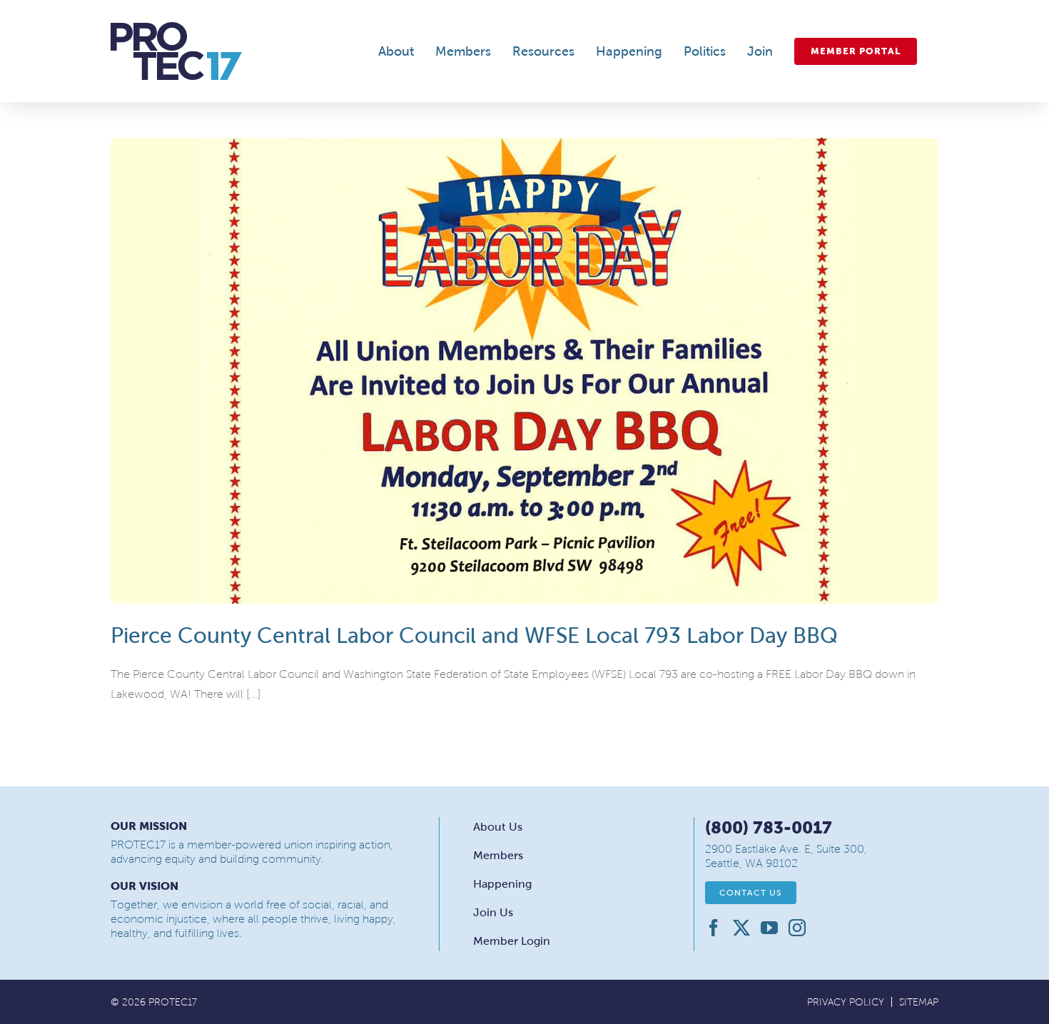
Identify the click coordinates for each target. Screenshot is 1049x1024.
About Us (497, 827)
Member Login (511, 941)
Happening (502, 884)
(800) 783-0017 (768, 827)
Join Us (493, 912)
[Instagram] (797, 927)
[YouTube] (769, 927)
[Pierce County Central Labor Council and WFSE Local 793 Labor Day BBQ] (524, 371)
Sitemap (918, 1002)
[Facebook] (713, 927)
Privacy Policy (845, 1002)
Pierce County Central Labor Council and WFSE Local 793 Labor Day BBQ (474, 635)
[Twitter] (741, 927)
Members (498, 855)
